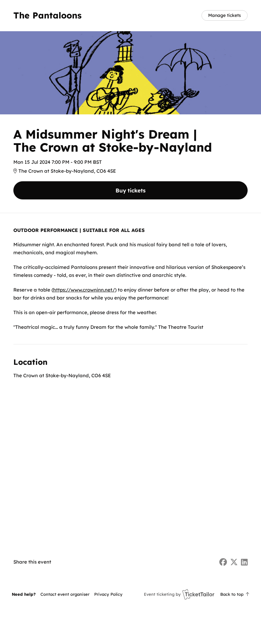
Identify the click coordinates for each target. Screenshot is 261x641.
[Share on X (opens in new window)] (234, 562)
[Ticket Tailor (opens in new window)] (198, 594)
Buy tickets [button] (130, 190)
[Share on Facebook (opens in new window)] (223, 562)
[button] (64, 594)
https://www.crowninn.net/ (84, 290)
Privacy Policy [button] (108, 594)
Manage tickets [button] (224, 15)
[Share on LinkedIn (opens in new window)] (244, 562)
